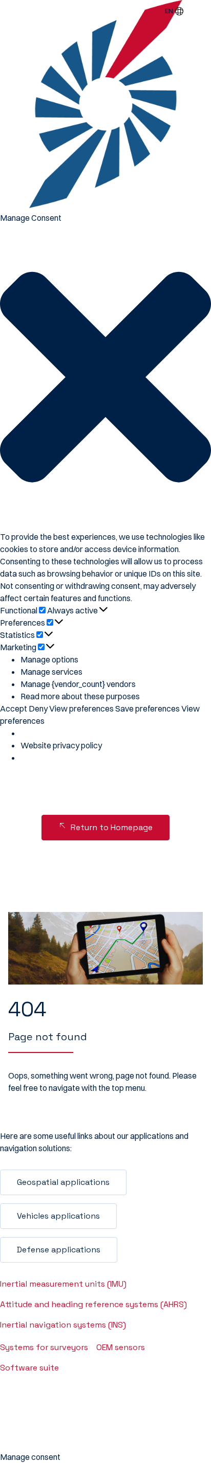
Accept (13, 708)
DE (173, 32)
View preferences (81, 708)
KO (173, 158)
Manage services (51, 672)
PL (173, 86)
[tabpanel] (105, 948)
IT (173, 68)
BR (173, 122)
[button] (105, 377)
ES (173, 49)
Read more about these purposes (80, 696)
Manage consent (30, 1457)
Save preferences (147, 708)
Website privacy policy (61, 745)
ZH (173, 177)
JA (173, 140)
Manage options (49, 659)
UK (173, 104)
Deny (38, 708)
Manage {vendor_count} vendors (78, 684)
